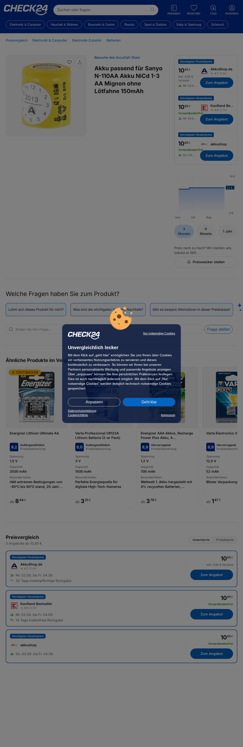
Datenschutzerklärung (82, 411)
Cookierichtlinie (78, 415)
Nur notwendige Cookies (159, 333)
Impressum (168, 415)
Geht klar (149, 402)
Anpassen (94, 402)
